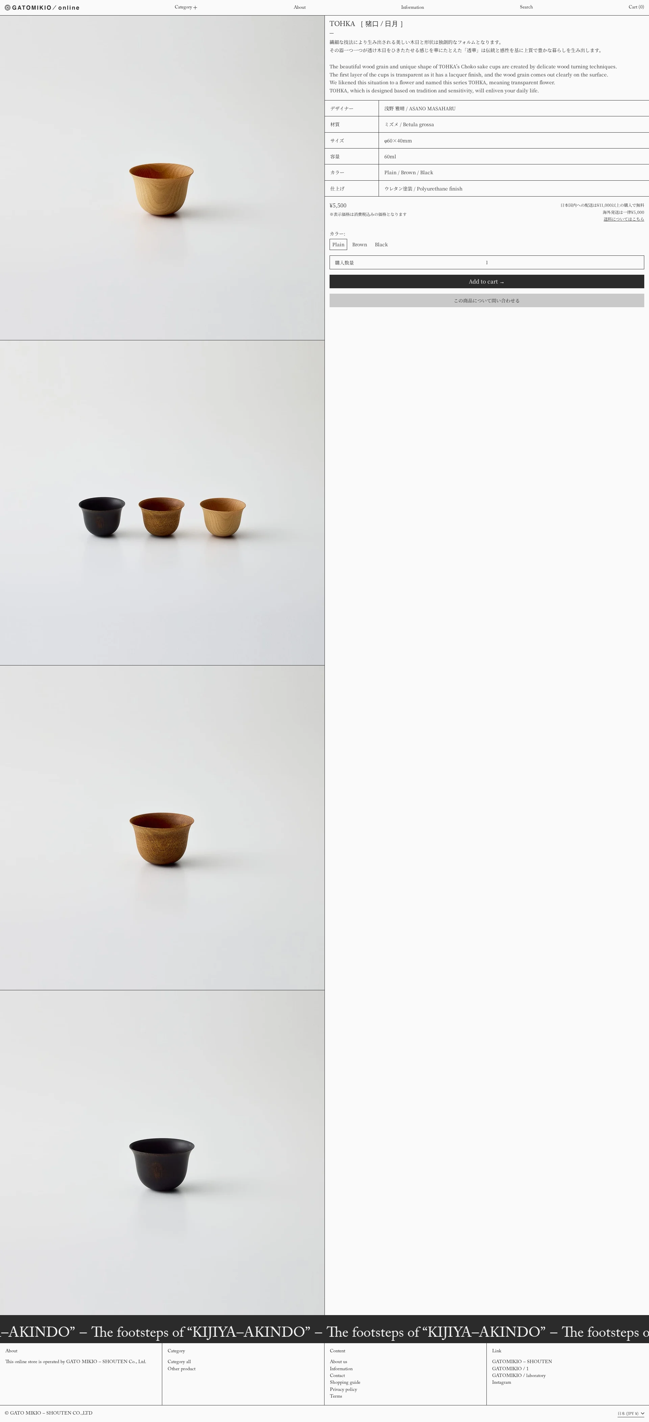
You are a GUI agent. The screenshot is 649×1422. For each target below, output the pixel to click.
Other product (181, 1369)
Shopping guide (345, 1382)
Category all (179, 1362)
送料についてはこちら (624, 219)
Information (341, 1369)
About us (338, 1362)
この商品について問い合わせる (487, 300)
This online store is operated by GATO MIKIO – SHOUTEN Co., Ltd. (75, 1362)
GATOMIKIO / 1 (510, 1369)
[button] (526, 7)
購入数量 (344, 262)
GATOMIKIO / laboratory (519, 1376)
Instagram (501, 1382)
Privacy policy (343, 1389)
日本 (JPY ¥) (629, 1413)
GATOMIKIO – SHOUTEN (522, 1362)
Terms (336, 1396)
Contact (337, 1376)
